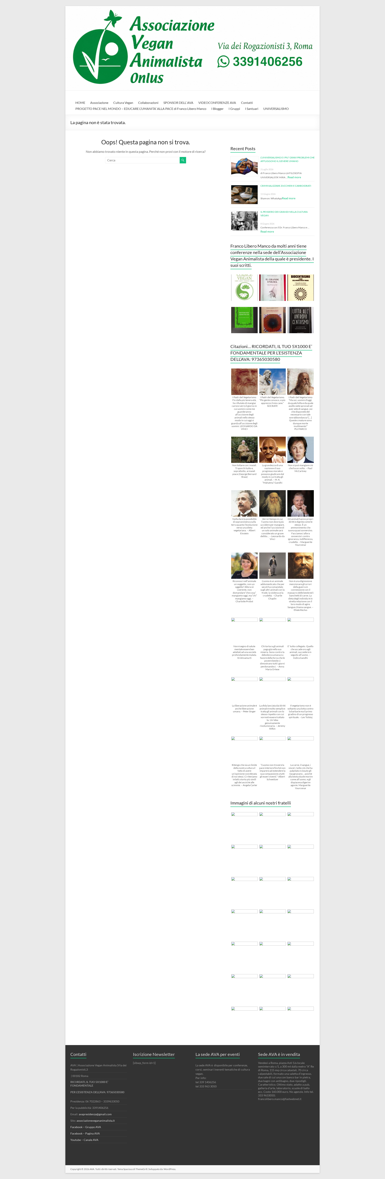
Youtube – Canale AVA (84, 1140)
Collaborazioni (148, 102)
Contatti (247, 102)
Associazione (99, 102)
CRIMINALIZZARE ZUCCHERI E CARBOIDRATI (285, 185)
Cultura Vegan (123, 102)
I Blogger (217, 108)
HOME (80, 102)
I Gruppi (234, 108)
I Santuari (251, 108)
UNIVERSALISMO (276, 108)
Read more (294, 177)
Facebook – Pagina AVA (85, 1133)
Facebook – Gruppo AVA (85, 1127)
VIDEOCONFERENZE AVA (217, 102)
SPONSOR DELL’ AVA (178, 102)
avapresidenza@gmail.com (95, 1114)
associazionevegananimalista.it (96, 1120)
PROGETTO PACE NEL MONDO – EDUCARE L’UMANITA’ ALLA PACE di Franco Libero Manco (140, 108)
